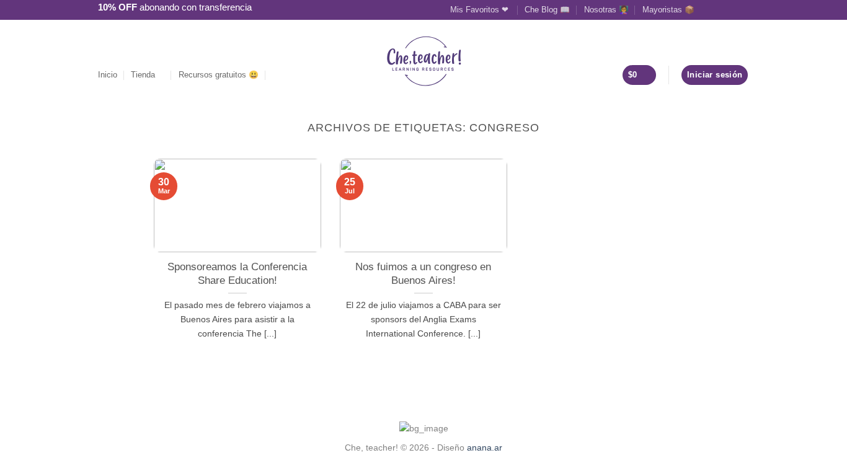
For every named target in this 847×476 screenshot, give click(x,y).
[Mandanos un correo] (731, 9)
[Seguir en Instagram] (719, 9)
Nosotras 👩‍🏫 (606, 9)
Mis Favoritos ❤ (480, 9)
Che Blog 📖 (547, 9)
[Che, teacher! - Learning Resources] (424, 61)
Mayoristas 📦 (668, 9)
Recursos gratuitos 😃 (219, 74)
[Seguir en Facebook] (707, 9)
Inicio (107, 74)
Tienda (143, 74)
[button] (277, 75)
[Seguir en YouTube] (743, 9)
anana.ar (484, 447)
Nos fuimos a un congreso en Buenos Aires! (423, 273)
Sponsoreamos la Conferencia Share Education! (237, 273)
